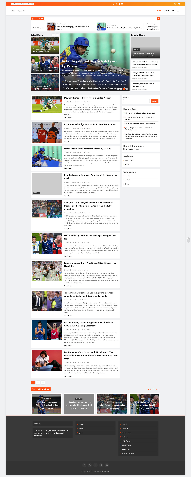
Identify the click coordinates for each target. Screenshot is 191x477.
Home (158, 10)
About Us (124, 424)
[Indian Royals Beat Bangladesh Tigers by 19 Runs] (89, 26)
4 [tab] (127, 89)
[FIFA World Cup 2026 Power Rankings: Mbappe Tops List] (47, 243)
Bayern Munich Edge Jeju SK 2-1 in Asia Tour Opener (84, 84)
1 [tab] (118, 89)
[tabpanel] (95, 62)
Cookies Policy (126, 433)
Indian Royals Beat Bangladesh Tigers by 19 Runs (112, 28)
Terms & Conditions (128, 453)
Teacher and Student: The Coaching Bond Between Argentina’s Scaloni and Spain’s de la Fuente (145, 64)
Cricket (166, 10)
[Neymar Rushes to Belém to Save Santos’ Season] (47, 104)
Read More (67, 118)
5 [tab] (158, 389)
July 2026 (128, 164)
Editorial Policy (126, 445)
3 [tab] (124, 89)
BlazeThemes (105, 471)
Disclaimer (125, 437)
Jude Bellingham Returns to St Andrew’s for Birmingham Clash (91, 63)
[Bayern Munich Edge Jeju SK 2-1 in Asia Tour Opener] (39, 26)
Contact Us (125, 429)
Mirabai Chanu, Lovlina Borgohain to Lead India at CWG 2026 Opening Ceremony (88, 324)
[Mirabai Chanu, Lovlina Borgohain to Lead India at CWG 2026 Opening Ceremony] (47, 330)
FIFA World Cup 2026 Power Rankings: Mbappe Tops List (85, 88)
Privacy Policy (126, 449)
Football (136, 49)
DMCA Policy (126, 441)
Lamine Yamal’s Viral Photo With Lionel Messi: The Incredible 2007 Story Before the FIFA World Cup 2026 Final (91, 355)
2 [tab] (121, 89)
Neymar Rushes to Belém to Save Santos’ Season (82, 81)
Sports (35, 338)
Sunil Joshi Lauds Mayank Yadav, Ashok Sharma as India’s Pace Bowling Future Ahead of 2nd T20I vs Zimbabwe (88, 206)
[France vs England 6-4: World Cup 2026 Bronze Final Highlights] (47, 271)
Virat (135, 68)
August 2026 (129, 160)
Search (126, 97)
